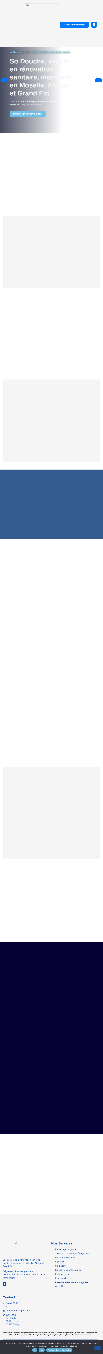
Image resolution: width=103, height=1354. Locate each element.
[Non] (97, 1348)
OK (34, 1350)
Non (42, 1350)
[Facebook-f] (4, 1284)
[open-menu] (94, 25)
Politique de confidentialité (59, 1350)
